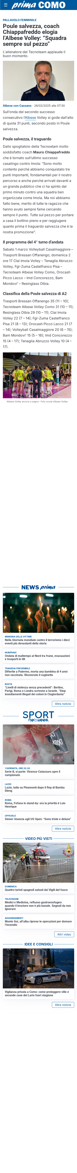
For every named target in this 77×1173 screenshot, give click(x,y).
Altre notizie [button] (63, 704)
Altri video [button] (64, 934)
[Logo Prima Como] (38, 5)
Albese (30, 117)
